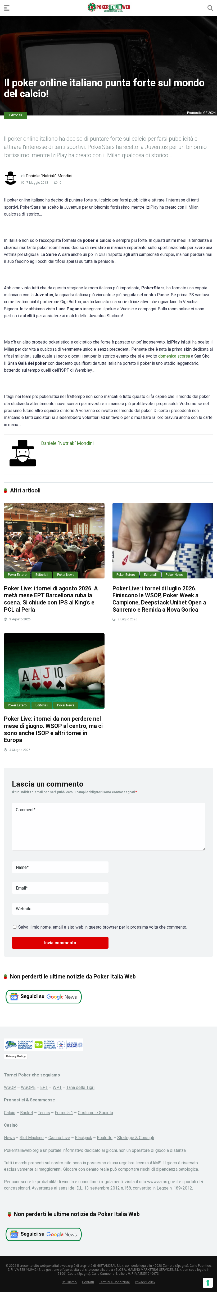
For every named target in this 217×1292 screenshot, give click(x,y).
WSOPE (28, 1087)
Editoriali (15, 115)
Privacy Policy (16, 1056)
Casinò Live (59, 1137)
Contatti (88, 1282)
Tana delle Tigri (80, 1087)
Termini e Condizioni (114, 1282)
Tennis (44, 1112)
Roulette (104, 1137)
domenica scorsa (174, 356)
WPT (57, 1087)
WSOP (10, 1087)
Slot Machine (32, 1137)
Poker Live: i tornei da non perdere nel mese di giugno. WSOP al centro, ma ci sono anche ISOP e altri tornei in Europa (53, 729)
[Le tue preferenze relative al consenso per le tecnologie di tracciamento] (208, 1283)
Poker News (65, 575)
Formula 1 (64, 1112)
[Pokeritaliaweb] (109, 7)
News (9, 1137)
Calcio (9, 1112)
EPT (44, 1087)
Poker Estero (17, 575)
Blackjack (83, 1137)
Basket (26, 1112)
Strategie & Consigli (135, 1137)
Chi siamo (69, 1282)
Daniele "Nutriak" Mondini (49, 175)
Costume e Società (95, 1112)
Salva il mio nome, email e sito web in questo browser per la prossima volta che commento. (102, 927)
